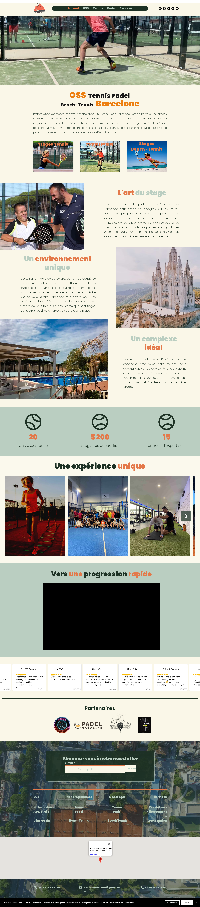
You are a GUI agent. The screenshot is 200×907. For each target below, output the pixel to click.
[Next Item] (186, 516)
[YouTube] (177, 8)
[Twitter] (168, 8)
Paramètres (172, 902)
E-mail (69, 763)
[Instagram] (160, 8)
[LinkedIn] (172, 8)
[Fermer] (196, 902)
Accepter (187, 902)
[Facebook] (164, 8)
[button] (86, 8)
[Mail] (80, 887)
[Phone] (36, 887)
